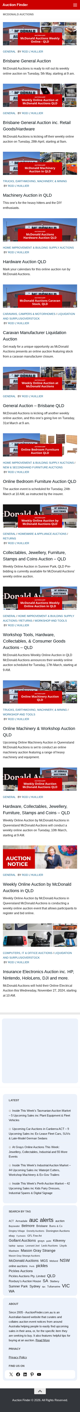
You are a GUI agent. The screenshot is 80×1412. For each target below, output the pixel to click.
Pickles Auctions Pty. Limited (27, 1276)
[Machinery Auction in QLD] (40, 169)
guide (48, 1241)
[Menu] (75, 5)
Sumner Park (18, 1286)
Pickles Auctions (21, 1271)
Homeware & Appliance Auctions (42, 533)
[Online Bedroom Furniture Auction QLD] (40, 450)
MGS (44, 1261)
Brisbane (42, 1226)
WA (12, 1291)
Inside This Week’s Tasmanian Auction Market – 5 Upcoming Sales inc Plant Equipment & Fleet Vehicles (40, 1115)
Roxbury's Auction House (25, 1281)
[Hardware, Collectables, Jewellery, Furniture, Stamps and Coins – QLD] (40, 785)
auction (59, 1220)
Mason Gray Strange (38, 1250)
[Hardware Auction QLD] (40, 235)
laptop (12, 1245)
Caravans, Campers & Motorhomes (29, 313)
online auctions (18, 1266)
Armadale (21, 1220)
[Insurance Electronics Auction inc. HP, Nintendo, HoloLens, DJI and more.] (40, 941)
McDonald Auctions (24, 1261)
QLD (51, 1275)
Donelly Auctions (35, 1231)
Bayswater (14, 1226)
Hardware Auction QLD (24, 261)
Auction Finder (15, 5)
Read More (43, 1340)
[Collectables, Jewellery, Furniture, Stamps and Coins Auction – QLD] (40, 521)
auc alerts (41, 1220)
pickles (42, 1266)
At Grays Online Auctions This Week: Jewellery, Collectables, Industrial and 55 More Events (38, 1151)
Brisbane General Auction (27, 61)
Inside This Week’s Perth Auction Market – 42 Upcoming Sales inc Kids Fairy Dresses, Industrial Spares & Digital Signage (39, 1188)
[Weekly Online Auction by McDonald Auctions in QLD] (40, 862)
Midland (54, 1261)
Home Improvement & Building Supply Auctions (38, 247)
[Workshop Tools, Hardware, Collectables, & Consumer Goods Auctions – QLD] (40, 604)
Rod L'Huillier (32, 51)
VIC (66, 1286)
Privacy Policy (18, 1357)
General (9, 51)
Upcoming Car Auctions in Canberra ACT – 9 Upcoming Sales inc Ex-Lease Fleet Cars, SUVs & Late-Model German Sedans (39, 1133)
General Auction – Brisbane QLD (33, 405)
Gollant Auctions (22, 1240)
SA (45, 1280)
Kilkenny (59, 1240)
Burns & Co (55, 1226)
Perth (31, 1266)
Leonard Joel (33, 1245)
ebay (12, 1235)
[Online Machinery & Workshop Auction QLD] (40, 697)
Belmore (28, 1226)
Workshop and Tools (51, 620)
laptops (20, 1246)
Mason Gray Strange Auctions (24, 1255)
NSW (65, 1260)
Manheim (14, 1250)
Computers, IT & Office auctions (27, 953)
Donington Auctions (58, 1230)
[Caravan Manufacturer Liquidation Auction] (40, 301)
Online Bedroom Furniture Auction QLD (39, 481)
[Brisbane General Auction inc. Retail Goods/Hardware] (40, 101)
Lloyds (63, 1245)
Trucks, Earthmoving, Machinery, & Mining (35, 181)
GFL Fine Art (34, 1235)
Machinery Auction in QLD (27, 195)
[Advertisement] (40, 1048)
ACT (11, 1221)
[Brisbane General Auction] (40, 39)
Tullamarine (53, 1286)
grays (41, 1240)
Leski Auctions (49, 1245)
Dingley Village (17, 1231)
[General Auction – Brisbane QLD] (40, 384)
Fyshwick (21, 1236)
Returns (9, 538)
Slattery (54, 1281)
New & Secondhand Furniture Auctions (33, 467)
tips (43, 1286)
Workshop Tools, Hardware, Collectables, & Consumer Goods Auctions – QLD (34, 641)
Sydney (35, 1286)
